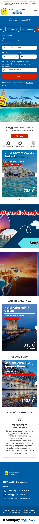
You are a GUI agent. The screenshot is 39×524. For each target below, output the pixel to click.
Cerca (19, 76)
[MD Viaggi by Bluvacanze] (11, 473)
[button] (1, 29)
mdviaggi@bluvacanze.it (16, 495)
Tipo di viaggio (7, 35)
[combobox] (19, 48)
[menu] (35, 11)
